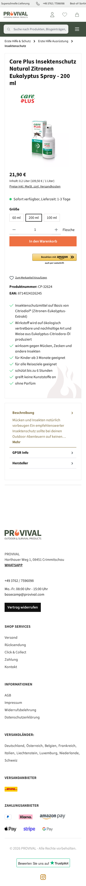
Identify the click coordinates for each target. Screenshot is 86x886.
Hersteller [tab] (20, 463)
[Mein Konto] (52, 14)
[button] (54, 259)
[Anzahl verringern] (14, 229)
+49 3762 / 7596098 (19, 580)
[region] (43, 141)
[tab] (42, 428)
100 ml (52, 217)
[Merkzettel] (64, 14)
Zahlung (11, 659)
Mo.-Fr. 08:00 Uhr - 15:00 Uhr (26, 589)
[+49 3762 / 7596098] (36, 3)
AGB (8, 695)
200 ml (34, 217)
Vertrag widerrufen (23, 607)
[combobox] (41, 29)
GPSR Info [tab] (20, 452)
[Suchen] (9, 29)
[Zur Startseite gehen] (16, 14)
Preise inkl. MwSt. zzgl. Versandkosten (35, 186)
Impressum (13, 702)
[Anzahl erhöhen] (56, 229)
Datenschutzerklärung (22, 717)
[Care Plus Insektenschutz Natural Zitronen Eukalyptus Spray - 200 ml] (43, 141)
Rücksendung (15, 644)
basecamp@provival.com (24, 594)
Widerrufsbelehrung (20, 710)
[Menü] (77, 29)
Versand (11, 637)
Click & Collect (15, 652)
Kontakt (11, 666)
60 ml (16, 217)
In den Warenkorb (43, 241)
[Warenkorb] (77, 14)
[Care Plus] (43, 98)
